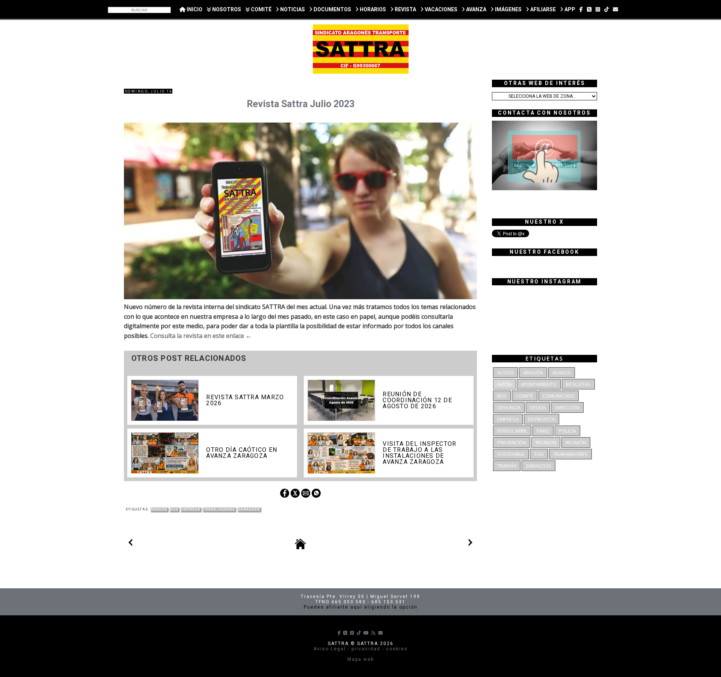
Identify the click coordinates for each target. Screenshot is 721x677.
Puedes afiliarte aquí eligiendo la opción (361, 607)
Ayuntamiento (539, 384)
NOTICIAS (292, 9)
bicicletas (578, 384)
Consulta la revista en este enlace (197, 336)
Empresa (191, 509)
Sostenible (511, 454)
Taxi (539, 454)
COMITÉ (261, 9)
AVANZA (475, 9)
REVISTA (405, 9)
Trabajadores (219, 509)
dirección (567, 407)
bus (174, 509)
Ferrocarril (512, 430)
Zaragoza (249, 509)
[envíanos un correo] (615, 9)
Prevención (511, 442)
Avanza (561, 372)
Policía (567, 430)
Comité (524, 395)
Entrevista (541, 419)
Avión (504, 384)
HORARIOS (372, 9)
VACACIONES (440, 9)
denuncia (508, 407)
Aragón (159, 509)
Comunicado (559, 395)
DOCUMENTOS (331, 9)
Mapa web (360, 659)
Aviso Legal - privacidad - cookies (361, 648)
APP (569, 9)
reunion (545, 442)
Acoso (505, 372)
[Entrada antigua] (470, 544)
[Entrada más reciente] (130, 544)
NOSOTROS (226, 9)
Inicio (194, 9)
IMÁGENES (508, 9)
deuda (538, 407)
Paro (543, 430)
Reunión (576, 442)
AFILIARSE (542, 9)
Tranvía (506, 465)
